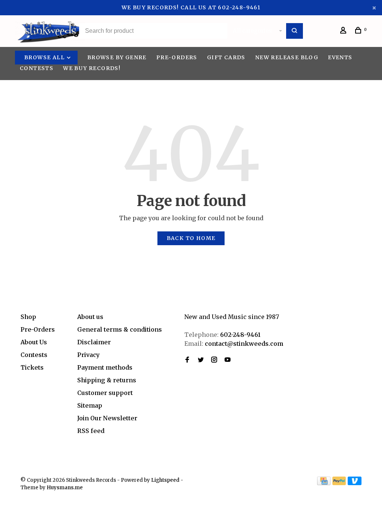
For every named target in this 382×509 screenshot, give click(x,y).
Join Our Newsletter (107, 418)
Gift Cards (226, 57)
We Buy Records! (91, 68)
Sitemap (89, 405)
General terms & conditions (119, 329)
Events (340, 57)
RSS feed (90, 430)
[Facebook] (187, 360)
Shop (28, 316)
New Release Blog (286, 57)
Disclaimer (94, 342)
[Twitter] (201, 360)
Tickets (32, 367)
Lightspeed (165, 480)
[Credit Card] (324, 483)
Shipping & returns (106, 380)
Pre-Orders (176, 57)
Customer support (105, 392)
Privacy (88, 354)
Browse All (45, 57)
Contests (36, 68)
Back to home (191, 238)
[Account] (344, 31)
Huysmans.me (65, 487)
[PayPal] (339, 483)
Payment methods (104, 367)
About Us (34, 342)
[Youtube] (228, 360)
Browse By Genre (117, 57)
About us (90, 316)
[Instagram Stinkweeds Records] (214, 360)
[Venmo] (354, 483)
